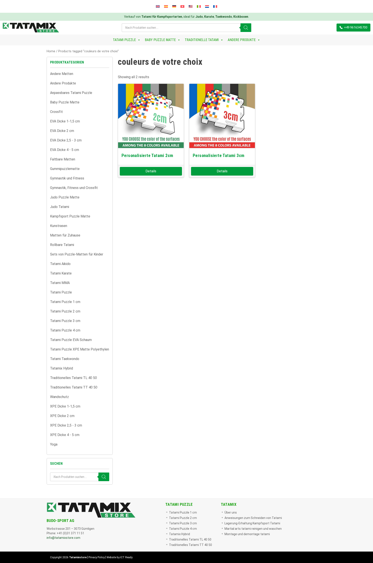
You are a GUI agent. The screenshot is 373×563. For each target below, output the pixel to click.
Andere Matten (61, 74)
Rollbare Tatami (62, 245)
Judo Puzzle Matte (64, 197)
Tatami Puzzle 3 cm (65, 321)
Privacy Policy (97, 557)
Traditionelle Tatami (202, 40)
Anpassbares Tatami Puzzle (71, 93)
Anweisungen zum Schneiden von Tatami (253, 518)
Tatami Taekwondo (64, 359)
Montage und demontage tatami (247, 534)
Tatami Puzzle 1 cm (65, 302)
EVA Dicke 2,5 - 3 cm (66, 140)
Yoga (53, 444)
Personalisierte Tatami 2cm (147, 155)
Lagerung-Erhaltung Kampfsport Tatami (252, 523)
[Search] (245, 27)
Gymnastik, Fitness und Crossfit (74, 188)
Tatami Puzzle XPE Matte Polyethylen (79, 349)
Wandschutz (59, 397)
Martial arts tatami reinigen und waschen (253, 528)
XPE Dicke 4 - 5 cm (64, 435)
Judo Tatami (59, 207)
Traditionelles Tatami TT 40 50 (73, 387)
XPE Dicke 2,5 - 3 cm (66, 425)
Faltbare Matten (62, 159)
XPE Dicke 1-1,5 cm (65, 406)
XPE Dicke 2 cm (62, 416)
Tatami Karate (61, 273)
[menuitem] (158, 6)
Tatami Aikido (60, 264)
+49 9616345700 (355, 27)
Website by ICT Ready (120, 557)
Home (51, 51)
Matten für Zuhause (65, 235)
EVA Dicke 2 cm (62, 131)
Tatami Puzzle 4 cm (65, 330)
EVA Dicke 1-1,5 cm (65, 121)
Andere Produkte (242, 40)
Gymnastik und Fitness (67, 178)
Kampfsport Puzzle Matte (70, 216)
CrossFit (56, 112)
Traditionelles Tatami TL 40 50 (73, 378)
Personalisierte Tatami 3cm (218, 155)
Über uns (230, 512)
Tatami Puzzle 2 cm (65, 311)
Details (150, 171)
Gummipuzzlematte (65, 169)
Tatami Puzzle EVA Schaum (71, 340)
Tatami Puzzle (124, 40)
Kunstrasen (58, 226)
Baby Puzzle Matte (160, 40)
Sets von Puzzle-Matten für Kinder (76, 254)
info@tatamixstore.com (63, 537)
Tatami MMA (60, 283)
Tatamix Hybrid (61, 368)
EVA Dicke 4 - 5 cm (64, 150)
